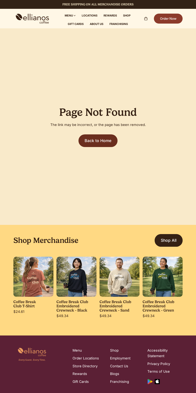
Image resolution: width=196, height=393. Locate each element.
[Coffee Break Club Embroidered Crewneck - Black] (76, 277)
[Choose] (47, 290)
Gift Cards (81, 382)
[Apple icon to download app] (157, 381)
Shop (114, 350)
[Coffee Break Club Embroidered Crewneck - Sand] (120, 277)
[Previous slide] (17, 276)
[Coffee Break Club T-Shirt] (33, 277)
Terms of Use (158, 372)
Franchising (119, 382)
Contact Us (119, 366)
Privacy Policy (158, 364)
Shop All (168, 240)
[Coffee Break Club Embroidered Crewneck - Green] (163, 277)
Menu (77, 350)
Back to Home (98, 140)
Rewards (80, 374)
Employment (120, 358)
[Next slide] (49, 276)
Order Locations (86, 358)
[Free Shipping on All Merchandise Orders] (98, 4)
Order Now (168, 19)
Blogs (114, 374)
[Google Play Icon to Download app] (150, 381)
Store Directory (85, 366)
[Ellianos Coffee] (32, 18)
